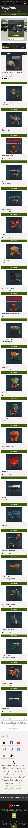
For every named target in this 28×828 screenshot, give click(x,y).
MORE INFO (16, 35)
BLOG (2, 11)
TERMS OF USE (13, 809)
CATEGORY (5, 46)
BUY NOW (14, 14)
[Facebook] (4, 3)
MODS (15, 11)
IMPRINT (20, 809)
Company (21, 1)
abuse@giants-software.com (14, 728)
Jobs (24, 1)
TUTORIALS (20, 11)
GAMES (5, 11)
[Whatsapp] (1, 3)
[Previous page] (26, 719)
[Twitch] (10, 3)
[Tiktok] (13, 3)
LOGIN (23, 47)
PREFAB (23, 43)
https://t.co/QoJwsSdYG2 (14, 789)
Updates (14, 1)
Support (17, 1)
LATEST (9, 43)
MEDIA (9, 11)
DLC (12, 11)
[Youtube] (6, 3)
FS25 (11, 46)
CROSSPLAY (16, 46)
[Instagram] (8, 3)
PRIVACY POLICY (5, 809)
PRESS (25, 809)
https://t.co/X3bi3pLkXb (14, 786)
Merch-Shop (3, 1)
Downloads (7, 1)
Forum (11, 1)
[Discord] (11, 3)
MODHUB (4, 44)
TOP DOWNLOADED (16, 43)
